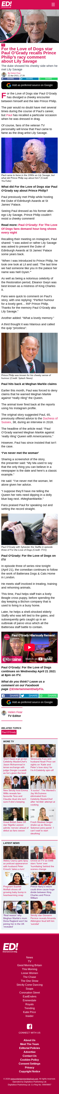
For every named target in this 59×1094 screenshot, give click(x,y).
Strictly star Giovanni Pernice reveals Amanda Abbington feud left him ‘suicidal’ (43, 919)
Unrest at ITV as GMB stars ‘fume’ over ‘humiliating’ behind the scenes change (42, 865)
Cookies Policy (29, 1059)
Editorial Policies (29, 1048)
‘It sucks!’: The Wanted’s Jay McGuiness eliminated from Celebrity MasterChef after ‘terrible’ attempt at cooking (43, 797)
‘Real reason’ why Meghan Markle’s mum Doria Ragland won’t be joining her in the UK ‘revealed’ (15, 921)
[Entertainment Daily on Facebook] (29, 1026)
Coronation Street (29, 992)
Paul (9, 115)
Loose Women (29, 973)
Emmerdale (29, 1000)
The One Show (29, 981)
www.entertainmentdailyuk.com (24, 1079)
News (29, 957)
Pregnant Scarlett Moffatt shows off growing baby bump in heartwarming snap (14, 890)
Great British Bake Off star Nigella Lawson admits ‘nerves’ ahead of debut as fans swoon (16, 826)
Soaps (29, 988)
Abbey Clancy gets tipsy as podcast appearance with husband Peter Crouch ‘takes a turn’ (15, 865)
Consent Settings (29, 1063)
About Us (29, 1040)
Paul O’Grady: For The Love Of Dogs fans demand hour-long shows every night (29, 228)
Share (10, 79)
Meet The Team (29, 1044)
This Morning (29, 969)
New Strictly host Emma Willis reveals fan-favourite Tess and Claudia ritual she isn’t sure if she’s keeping (15, 796)
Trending (29, 1008)
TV (3, 45)
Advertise (30, 1052)
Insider (29, 1016)
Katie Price (29, 1012)
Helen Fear (16, 73)
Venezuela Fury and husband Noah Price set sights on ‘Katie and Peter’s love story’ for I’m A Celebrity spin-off (42, 765)
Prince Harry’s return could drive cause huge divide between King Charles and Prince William (42, 892)
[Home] (6, 4)
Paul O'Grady (9, 732)
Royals (29, 1004)
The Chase (29, 977)
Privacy (29, 1067)
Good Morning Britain (29, 965)
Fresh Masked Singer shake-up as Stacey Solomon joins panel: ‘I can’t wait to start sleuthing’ (42, 828)
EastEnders (29, 996)
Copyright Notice (29, 1071)
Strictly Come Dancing (30, 984)
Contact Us (30, 1055)
